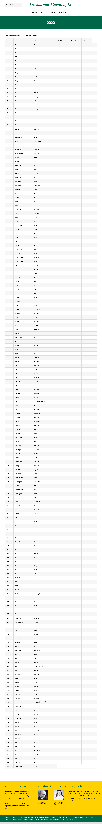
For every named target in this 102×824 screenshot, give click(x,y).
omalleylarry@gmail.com (57, 819)
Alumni (75, 819)
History (71, 819)
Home (66, 819)
